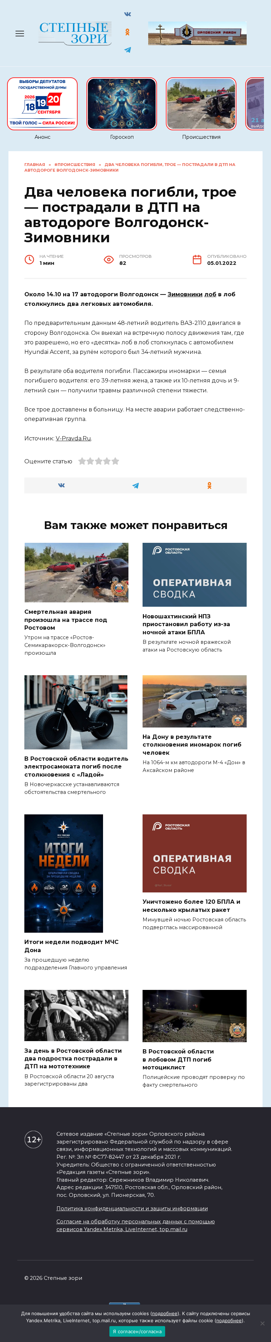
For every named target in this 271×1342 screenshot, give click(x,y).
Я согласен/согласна (137, 1331)
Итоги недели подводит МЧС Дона (71, 946)
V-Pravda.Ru (73, 438)
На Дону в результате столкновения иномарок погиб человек (192, 745)
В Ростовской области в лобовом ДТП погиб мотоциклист (178, 1059)
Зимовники (185, 294)
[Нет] (262, 1323)
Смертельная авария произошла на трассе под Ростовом (65, 619)
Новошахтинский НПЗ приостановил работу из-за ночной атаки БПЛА (186, 624)
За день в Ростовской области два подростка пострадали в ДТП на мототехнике (73, 1058)
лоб (210, 294)
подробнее (164, 1313)
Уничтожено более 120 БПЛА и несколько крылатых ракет (191, 905)
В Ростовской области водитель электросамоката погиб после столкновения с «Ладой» (76, 766)
